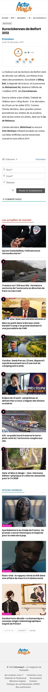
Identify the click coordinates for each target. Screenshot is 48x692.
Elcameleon (8, 39)
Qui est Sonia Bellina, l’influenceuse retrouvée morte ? (21, 252)
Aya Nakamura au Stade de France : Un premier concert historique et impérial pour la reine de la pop (23, 533)
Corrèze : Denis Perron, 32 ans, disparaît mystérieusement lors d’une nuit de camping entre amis (23, 363)
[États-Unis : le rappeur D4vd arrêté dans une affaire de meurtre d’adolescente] (24, 556)
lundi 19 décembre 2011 (13, 42)
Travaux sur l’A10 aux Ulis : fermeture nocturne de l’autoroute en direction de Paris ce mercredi (23, 288)
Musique (7, 23)
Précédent (9, 631)
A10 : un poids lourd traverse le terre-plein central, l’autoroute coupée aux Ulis (22, 438)
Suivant (21, 631)
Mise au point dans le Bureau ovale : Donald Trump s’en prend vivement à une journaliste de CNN (22, 326)
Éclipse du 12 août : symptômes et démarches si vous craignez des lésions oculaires (23, 401)
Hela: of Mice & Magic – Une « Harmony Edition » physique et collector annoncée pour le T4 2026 (23, 476)
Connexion (40, 159)
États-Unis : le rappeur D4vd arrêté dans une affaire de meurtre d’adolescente (23, 577)
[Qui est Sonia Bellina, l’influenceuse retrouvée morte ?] (24, 236)
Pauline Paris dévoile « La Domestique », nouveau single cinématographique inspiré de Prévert (23, 621)
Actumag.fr (19, 667)
